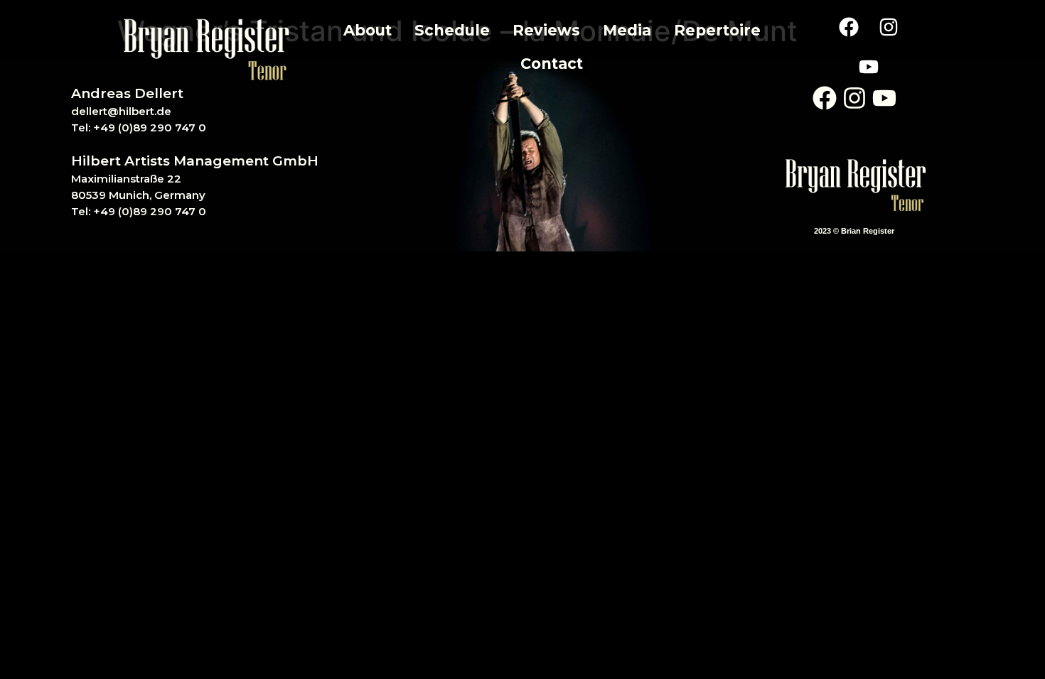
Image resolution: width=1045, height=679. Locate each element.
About (367, 30)
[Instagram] (889, 27)
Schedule (452, 30)
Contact (551, 63)
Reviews (546, 30)
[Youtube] (869, 67)
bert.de (151, 111)
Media (627, 30)
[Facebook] (849, 27)
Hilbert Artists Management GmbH (194, 161)
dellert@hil (101, 111)
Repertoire (717, 30)
